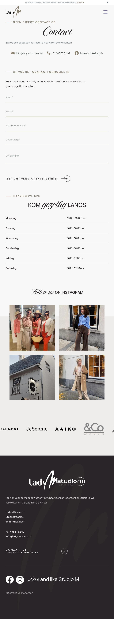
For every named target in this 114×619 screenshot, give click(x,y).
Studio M (80, 2)
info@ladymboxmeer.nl (19, 536)
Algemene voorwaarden (19, 593)
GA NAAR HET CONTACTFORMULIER (22, 551)
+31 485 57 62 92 (15, 531)
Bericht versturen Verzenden (33, 178)
